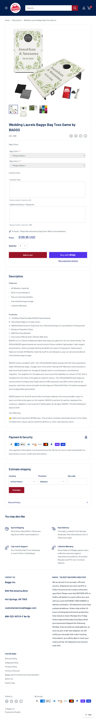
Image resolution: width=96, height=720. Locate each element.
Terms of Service (12, 670)
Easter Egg (10, 683)
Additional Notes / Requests (22, 204)
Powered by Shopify (12, 712)
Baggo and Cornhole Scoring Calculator (22, 674)
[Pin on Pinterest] (76, 136)
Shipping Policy (11, 662)
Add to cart (28, 255)
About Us (9, 678)
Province (42, 476)
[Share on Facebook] (71, 136)
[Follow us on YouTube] (21, 701)
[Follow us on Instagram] (16, 701)
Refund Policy (14, 502)
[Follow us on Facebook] (6, 701)
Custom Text (15, 179)
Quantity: (13, 246)
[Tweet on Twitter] (80, 136)
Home (7, 20)
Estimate (16, 490)
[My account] (84, 8)
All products (16, 20)
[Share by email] (85, 136)
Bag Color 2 (15, 161)
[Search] (75, 8)
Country (12, 476)
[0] (88, 7)
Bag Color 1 (14, 151)
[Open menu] (6, 8)
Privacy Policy (11, 666)
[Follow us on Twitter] (11, 701)
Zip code (71, 476)
